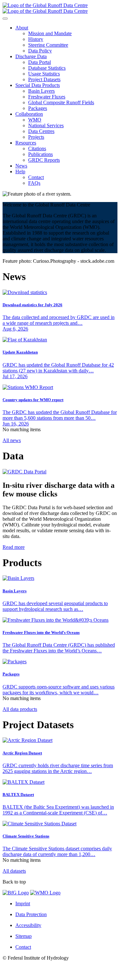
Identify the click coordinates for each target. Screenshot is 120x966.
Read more (14, 547)
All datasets (14, 871)
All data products (20, 709)
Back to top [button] (14, 881)
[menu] (5, 18)
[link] (21, 27)
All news (12, 440)
